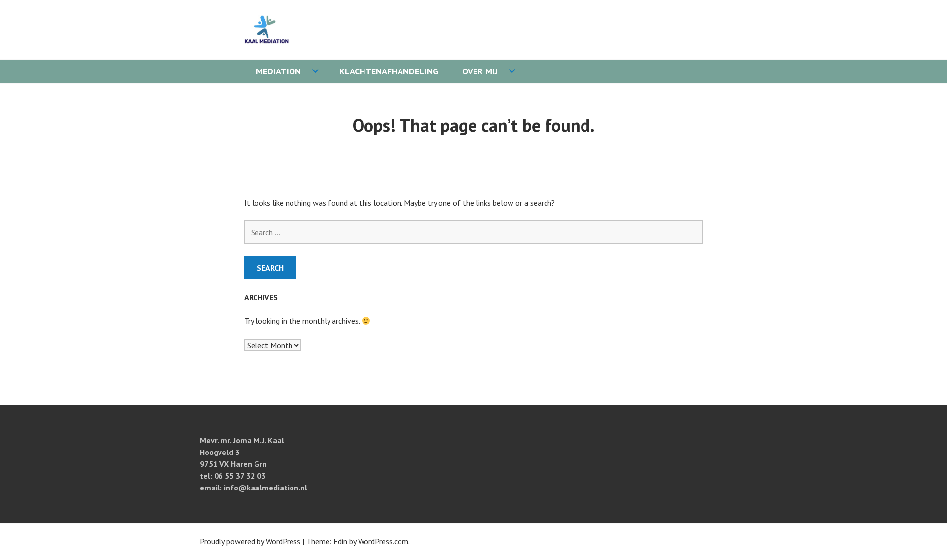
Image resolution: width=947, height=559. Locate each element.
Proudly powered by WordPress (250, 541)
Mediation (278, 71)
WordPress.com (383, 541)
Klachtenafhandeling (388, 71)
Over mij (480, 71)
